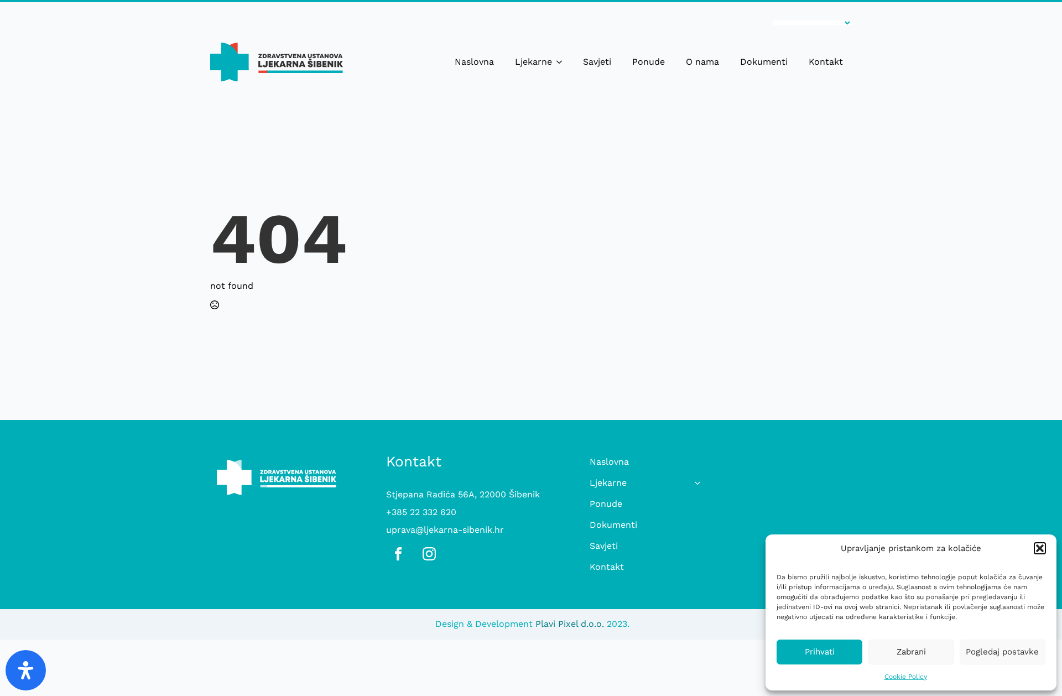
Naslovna (474, 61)
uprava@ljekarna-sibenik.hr (445, 529)
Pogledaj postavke (1002, 652)
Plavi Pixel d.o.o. (569, 624)
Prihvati (820, 652)
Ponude (648, 61)
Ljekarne (533, 61)
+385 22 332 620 (421, 512)
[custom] (398, 554)
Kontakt (826, 61)
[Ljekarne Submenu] (561, 62)
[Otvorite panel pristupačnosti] (26, 670)
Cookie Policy (905, 677)
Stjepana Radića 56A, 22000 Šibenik (463, 494)
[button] (1039, 548)
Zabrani (911, 652)
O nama (702, 61)
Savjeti (597, 61)
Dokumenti (764, 61)
